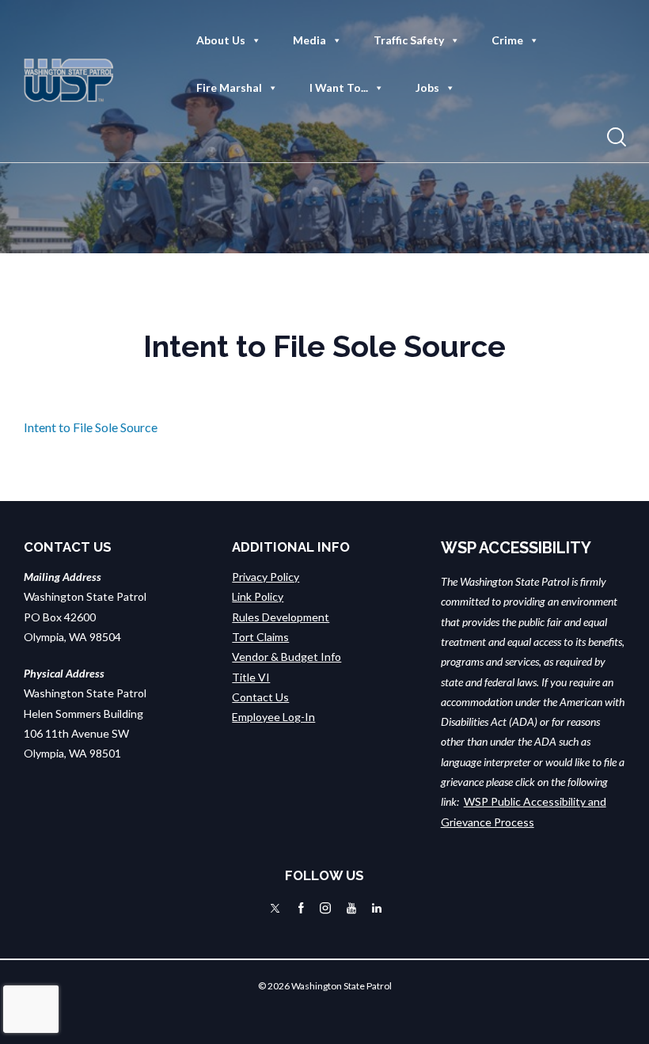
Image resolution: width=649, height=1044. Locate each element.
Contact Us (260, 697)
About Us (220, 40)
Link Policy (257, 596)
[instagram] (325, 908)
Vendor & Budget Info (286, 656)
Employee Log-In (273, 716)
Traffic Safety (409, 40)
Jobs (427, 87)
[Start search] (616, 137)
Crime (507, 40)
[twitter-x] (275, 908)
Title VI (251, 677)
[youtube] (351, 908)
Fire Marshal (229, 87)
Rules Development (280, 617)
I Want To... (338, 87)
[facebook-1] (301, 908)
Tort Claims (260, 636)
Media (309, 40)
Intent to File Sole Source (91, 427)
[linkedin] (376, 908)
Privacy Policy (265, 576)
